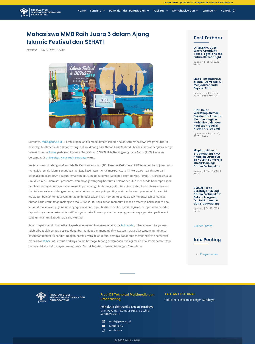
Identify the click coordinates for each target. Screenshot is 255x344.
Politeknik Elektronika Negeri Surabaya (189, 299)
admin (34, 50)
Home (82, 10)
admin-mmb (203, 93)
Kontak (226, 10)
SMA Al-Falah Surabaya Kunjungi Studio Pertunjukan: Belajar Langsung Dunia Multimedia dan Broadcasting (207, 195)
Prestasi (213, 95)
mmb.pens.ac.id (52, 142)
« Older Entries (203, 226)
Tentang (95, 10)
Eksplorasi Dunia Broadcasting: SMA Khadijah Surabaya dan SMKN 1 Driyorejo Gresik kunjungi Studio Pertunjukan (208, 158)
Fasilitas (158, 10)
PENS (47, 241)
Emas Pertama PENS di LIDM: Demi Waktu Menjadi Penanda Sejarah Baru (207, 83)
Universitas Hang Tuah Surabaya (66, 157)
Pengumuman (209, 254)
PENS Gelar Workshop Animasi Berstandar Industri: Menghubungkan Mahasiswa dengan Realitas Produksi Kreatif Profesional (207, 119)
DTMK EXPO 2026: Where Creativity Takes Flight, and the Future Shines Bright (208, 52)
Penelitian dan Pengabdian (127, 10)
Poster (53, 152)
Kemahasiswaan (183, 10)
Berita (61, 50)
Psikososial (127, 225)
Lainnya (208, 10)
